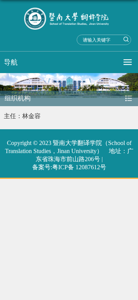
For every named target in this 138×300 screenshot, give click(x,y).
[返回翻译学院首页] (69, 19)
